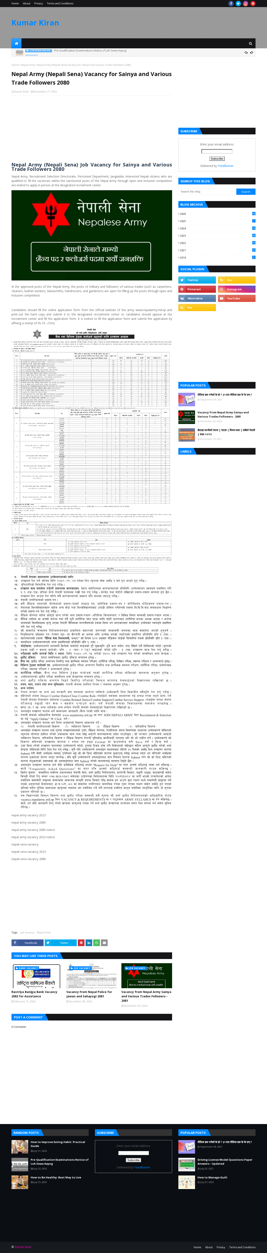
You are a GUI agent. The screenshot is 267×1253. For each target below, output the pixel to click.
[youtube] (237, 298)
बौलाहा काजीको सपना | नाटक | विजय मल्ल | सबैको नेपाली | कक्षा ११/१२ (226, 432)
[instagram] (245, 3)
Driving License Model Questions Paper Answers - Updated (225, 1162)
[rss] (237, 280)
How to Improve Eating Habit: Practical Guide (58, 1144)
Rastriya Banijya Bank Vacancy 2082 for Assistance (34, 994)
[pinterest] (253, 3)
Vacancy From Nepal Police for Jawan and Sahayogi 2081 (89, 994)
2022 (217, 243)
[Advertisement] (91, 129)
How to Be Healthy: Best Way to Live (62, 52)
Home (15, 3)
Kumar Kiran (35, 23)
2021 (217, 250)
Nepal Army (28, 65)
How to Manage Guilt (212, 1177)
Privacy (38, 3)
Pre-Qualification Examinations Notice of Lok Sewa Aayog (60, 1162)
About (26, 3)
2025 (217, 221)
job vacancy (27, 932)
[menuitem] (16, 43)
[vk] (197, 298)
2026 (217, 214)
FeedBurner (226, 166)
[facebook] (231, 3)
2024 (217, 228)
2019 (217, 257)
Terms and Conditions (60, 3)
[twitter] (238, 3)
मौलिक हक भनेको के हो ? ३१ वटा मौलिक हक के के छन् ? (225, 394)
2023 (217, 236)
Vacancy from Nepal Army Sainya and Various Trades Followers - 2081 (146, 996)
